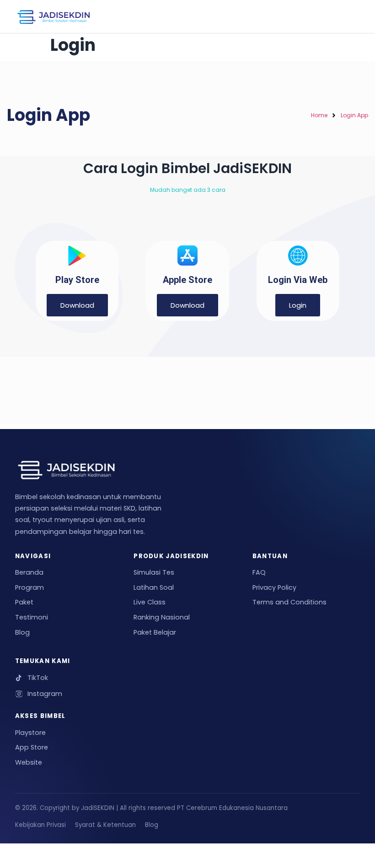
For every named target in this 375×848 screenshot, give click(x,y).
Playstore (30, 732)
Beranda (29, 572)
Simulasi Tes (154, 572)
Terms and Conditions (289, 602)
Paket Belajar (155, 632)
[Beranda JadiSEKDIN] (53, 16)
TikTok (37, 677)
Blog (22, 632)
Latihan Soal (154, 587)
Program (29, 587)
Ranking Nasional (162, 617)
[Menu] (346, 16)
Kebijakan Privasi (40, 825)
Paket (24, 602)
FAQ (259, 572)
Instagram (44, 693)
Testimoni (31, 617)
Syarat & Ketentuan (105, 825)
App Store (31, 747)
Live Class (150, 602)
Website (28, 762)
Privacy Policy (274, 587)
